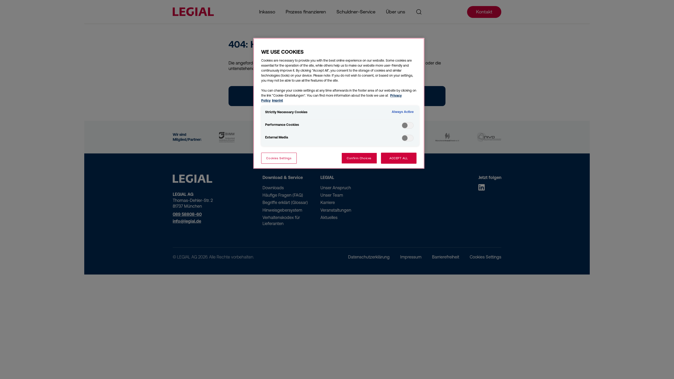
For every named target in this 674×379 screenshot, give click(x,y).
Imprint (277, 100)
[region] (338, 103)
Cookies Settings (278, 158)
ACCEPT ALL (398, 158)
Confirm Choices (359, 158)
